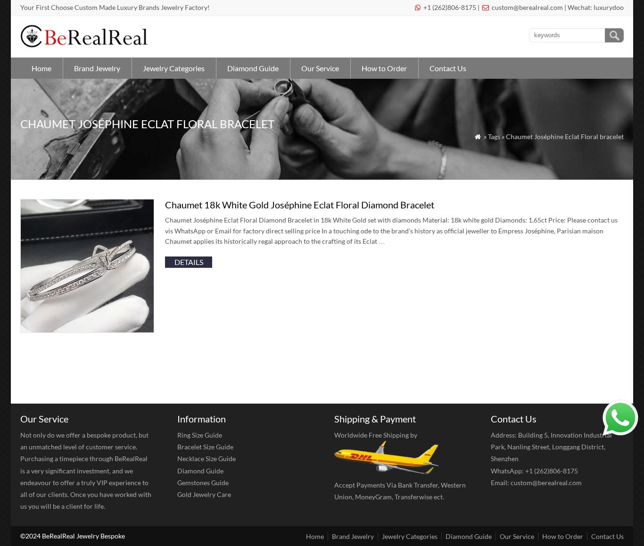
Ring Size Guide (199, 435)
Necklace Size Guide (206, 459)
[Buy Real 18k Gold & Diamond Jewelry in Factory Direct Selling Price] (86, 45)
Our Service (320, 68)
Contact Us (447, 68)
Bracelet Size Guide (205, 447)
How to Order (384, 68)
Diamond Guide (253, 68)
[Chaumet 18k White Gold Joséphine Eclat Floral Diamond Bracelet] (87, 329)
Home (41, 68)
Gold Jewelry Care (204, 494)
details (188, 261)
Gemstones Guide (203, 483)
